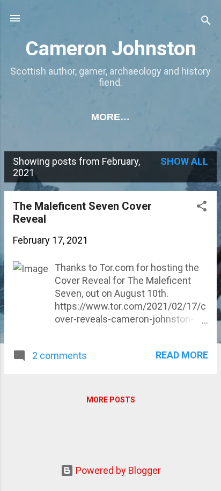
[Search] (206, 21)
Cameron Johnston (110, 48)
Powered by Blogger (117, 470)
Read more (182, 355)
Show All (184, 161)
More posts (110, 399)
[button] (201, 208)
